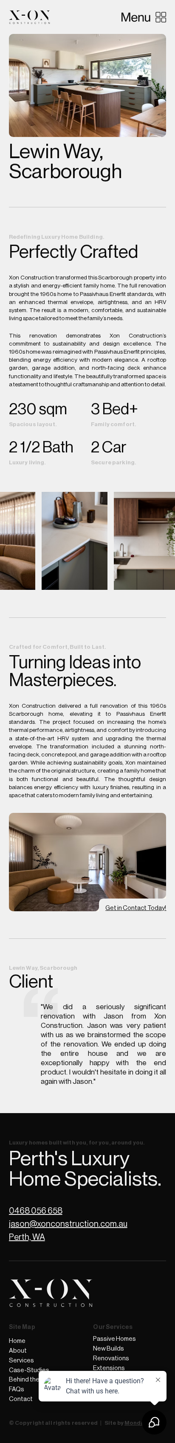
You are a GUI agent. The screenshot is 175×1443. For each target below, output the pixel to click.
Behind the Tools (32, 1379)
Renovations (111, 1358)
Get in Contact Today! (135, 908)
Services (21, 1360)
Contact (21, 1399)
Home (17, 1341)
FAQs (16, 1389)
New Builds (108, 1348)
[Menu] (143, 16)
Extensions (109, 1368)
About (18, 1351)
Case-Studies (29, 1370)
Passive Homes (114, 1339)
